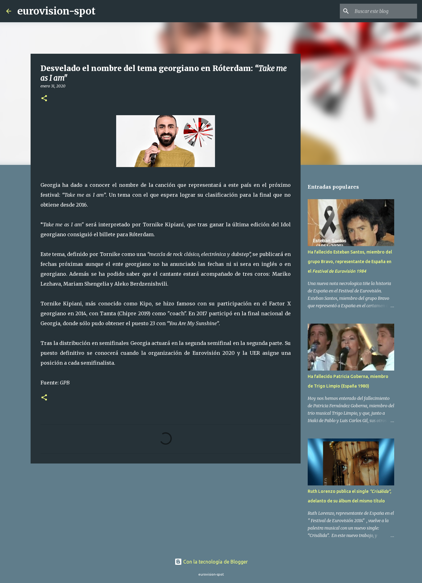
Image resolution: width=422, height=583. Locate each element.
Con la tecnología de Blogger (215, 561)
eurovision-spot (56, 11)
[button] (44, 98)
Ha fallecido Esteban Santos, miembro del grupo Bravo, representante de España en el (350, 262)
